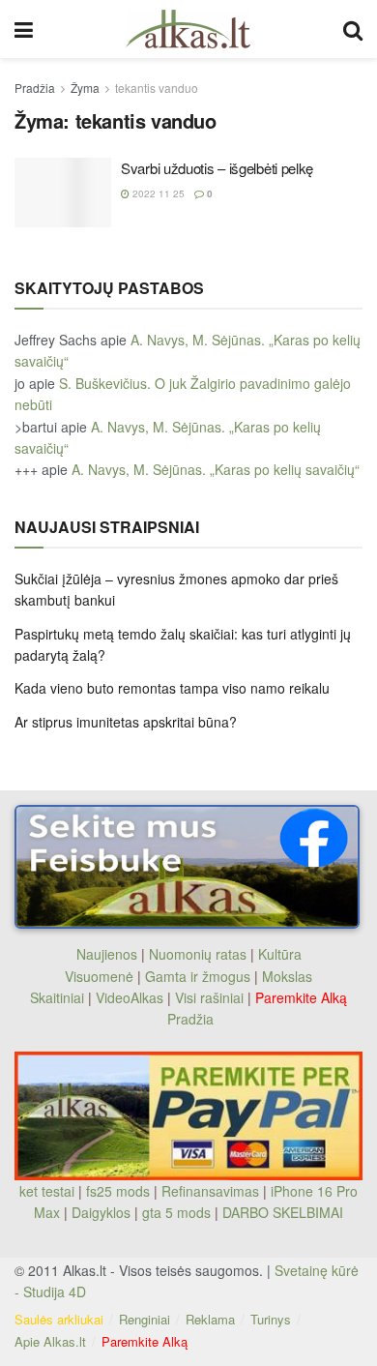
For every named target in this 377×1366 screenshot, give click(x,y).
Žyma (85, 87)
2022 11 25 (157, 193)
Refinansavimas (210, 1191)
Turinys (270, 1319)
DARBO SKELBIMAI (282, 1212)
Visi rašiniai (209, 997)
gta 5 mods (178, 1212)
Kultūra (280, 954)
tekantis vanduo (156, 87)
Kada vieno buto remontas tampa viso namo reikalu (172, 688)
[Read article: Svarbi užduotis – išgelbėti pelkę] (62, 192)
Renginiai (144, 1319)
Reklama (210, 1319)
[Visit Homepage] (188, 29)
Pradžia (34, 87)
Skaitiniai (57, 997)
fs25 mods (118, 1191)
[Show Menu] (23, 29)
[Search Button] (352, 29)
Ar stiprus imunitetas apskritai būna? (125, 721)
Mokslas (287, 976)
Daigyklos (101, 1212)
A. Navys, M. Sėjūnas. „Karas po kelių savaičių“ (216, 469)
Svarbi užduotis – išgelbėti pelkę (217, 168)
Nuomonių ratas (197, 954)
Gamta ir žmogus (197, 976)
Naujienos (106, 954)
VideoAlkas (129, 997)
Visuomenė (99, 976)
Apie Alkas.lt (50, 1341)
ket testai (48, 1191)
